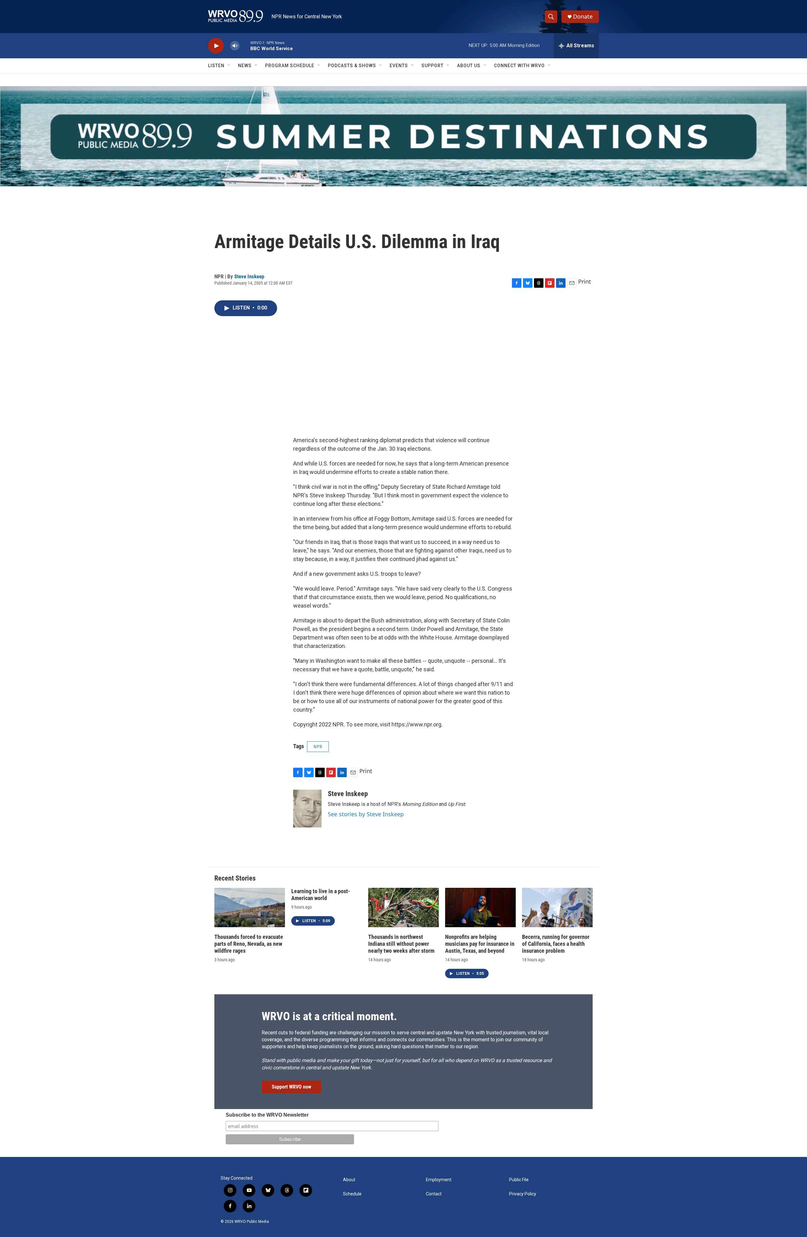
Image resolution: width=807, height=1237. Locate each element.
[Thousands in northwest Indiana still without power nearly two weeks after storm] (403, 907)
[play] (216, 45)
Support (432, 65)
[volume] (234, 46)
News (245, 65)
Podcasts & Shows (352, 65)
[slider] (245, 45)
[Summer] (403, 136)
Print (584, 281)
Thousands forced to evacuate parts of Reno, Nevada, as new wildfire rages (248, 944)
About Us (468, 65)
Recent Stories (235, 878)
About (349, 1179)
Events (399, 65)
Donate (583, 16)
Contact (434, 1194)
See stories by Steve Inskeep (366, 814)
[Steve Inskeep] (307, 809)
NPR (318, 746)
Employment (438, 1179)
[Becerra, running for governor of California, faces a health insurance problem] (557, 907)
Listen (216, 65)
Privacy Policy (522, 1194)
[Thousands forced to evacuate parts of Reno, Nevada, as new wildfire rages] (249, 907)
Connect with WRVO (519, 65)
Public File (519, 1179)
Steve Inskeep (249, 276)
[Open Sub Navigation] (229, 65)
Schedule (352, 1194)
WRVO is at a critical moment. (329, 1016)
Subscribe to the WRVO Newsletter (267, 1115)
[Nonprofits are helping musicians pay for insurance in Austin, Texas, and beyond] (480, 907)
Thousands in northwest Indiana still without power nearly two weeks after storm (401, 944)
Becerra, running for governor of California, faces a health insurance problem (555, 944)
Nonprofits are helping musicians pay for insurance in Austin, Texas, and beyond (479, 944)
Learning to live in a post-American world (320, 894)
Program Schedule (289, 65)
